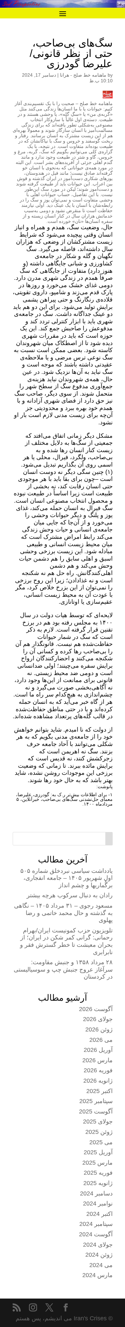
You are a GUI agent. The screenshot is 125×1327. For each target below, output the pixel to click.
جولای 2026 (98, 1019)
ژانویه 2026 (98, 1080)
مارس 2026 (97, 1060)
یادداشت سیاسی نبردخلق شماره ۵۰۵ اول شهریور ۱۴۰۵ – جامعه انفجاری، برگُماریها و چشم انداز (66, 878)
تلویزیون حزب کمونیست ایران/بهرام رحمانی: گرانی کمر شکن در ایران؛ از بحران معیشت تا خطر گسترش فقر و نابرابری (66, 941)
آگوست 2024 (96, 1234)
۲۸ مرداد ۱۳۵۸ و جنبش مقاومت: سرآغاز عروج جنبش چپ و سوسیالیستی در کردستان (63, 969)
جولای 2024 (98, 1244)
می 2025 (101, 1142)
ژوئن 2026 (99, 1029)
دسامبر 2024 (96, 1193)
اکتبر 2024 (99, 1214)
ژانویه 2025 (98, 1183)
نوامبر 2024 (98, 1203)
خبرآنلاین (30, 799)
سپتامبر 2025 (96, 1101)
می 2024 (101, 1265)
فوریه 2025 (98, 1172)
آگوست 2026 (96, 1009)
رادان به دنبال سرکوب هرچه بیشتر (70, 895)
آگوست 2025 (96, 1111)
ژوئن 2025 (99, 1132)
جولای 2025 (98, 1121)
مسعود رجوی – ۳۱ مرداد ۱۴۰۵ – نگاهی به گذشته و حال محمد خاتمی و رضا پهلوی (63, 912)
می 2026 (101, 1039)
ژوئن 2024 (99, 1254)
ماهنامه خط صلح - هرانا (83, 75)
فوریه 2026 (98, 1070)
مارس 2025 (97, 1162)
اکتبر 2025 (99, 1091)
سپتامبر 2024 (96, 1224)
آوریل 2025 (98, 1152)
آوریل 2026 (98, 1050)
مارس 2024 (97, 1275)
